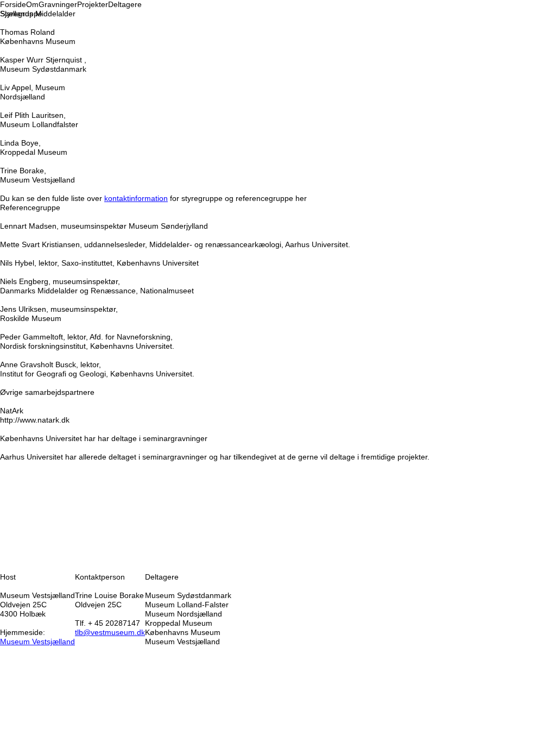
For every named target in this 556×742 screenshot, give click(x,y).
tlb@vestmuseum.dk (110, 632)
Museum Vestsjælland (37, 641)
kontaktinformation (136, 198)
